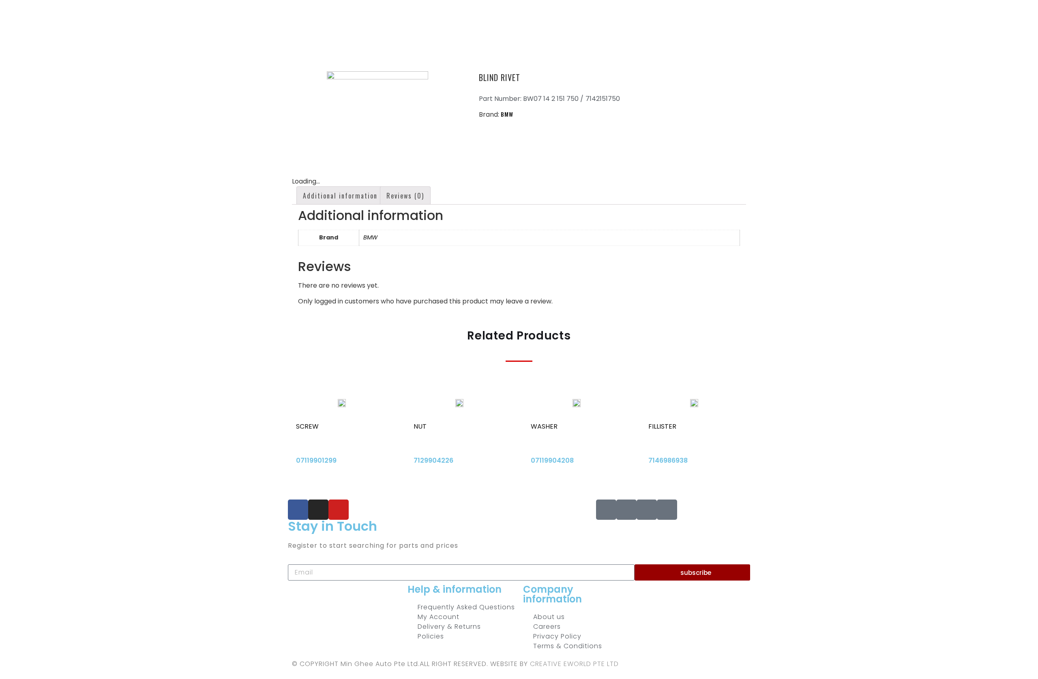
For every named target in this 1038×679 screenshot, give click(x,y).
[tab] (340, 195)
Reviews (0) (405, 196)
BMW (507, 114)
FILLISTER (662, 426)
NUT (420, 426)
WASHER (544, 426)
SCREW (307, 426)
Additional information (340, 196)
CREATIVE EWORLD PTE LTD (574, 663)
